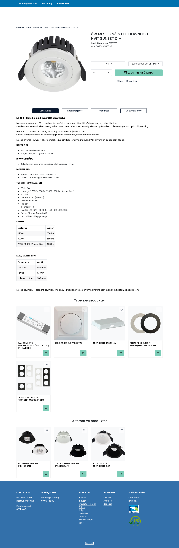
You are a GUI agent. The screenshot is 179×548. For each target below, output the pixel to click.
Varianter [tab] (104, 110)
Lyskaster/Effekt (87, 503)
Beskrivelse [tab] (45, 110)
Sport (81, 522)
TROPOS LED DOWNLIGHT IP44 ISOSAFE (68, 465)
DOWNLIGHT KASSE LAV (104, 343)
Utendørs (83, 513)
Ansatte (108, 500)
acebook (134, 497)
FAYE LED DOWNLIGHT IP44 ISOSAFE (29, 465)
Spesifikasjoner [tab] (75, 110)
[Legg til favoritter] (47, 309)
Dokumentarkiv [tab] (134, 110)
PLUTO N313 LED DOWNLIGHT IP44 (101, 465)
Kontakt (108, 503)
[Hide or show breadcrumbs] (78, 27)
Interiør (82, 497)
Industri (82, 500)
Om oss (107, 497)
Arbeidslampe (86, 519)
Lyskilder (83, 516)
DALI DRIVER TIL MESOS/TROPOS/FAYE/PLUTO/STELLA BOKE (33, 345)
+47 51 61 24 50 (24, 497)
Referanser (63, 3)
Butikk (82, 507)
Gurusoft (89, 543)
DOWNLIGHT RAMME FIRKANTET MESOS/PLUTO (31, 398)
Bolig (81, 510)
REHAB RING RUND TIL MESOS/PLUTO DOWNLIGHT (144, 344)
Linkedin (132, 500)
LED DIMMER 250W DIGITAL (68, 343)
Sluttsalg (47, 3)
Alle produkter (29, 3)
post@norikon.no (25, 500)
